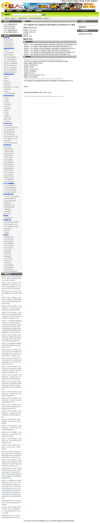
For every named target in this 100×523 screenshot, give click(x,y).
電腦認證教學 (7, 252)
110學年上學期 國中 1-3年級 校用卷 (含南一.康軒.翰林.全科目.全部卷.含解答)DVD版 (12, 440)
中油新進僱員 (7, 104)
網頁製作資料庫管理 (9, 177)
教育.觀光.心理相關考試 (10, 67)
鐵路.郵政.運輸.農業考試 (10, 72)
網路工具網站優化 (8, 175)
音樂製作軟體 (7, 203)
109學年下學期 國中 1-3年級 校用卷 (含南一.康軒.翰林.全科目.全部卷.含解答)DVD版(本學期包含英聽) (12, 377)
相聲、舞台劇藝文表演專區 (11, 226)
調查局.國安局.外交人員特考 (11, 87)
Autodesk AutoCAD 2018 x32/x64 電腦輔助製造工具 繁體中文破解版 (12, 293)
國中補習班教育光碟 (9, 132)
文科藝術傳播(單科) (9, 44)
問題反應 (81, 1)
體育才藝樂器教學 (8, 243)
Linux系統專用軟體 (9, 181)
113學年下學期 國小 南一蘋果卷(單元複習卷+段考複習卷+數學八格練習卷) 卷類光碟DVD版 (11, 406)
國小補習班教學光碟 (9, 130)
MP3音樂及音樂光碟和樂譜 (11, 222)
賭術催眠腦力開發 (8, 269)
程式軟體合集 (7, 147)
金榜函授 (64, 521)
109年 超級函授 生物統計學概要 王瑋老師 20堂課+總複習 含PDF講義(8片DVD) (50, 46)
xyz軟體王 (53, 521)
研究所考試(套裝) (8, 46)
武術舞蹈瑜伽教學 (8, 267)
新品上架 (19, 10)
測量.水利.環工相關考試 (10, 61)
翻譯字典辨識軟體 (8, 164)
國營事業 (6, 110)
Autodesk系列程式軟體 (10, 190)
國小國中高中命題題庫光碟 (11, 128)
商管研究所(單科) (8, 42)
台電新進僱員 (7, 108)
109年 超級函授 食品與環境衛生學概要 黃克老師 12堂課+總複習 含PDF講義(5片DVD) (52, 52)
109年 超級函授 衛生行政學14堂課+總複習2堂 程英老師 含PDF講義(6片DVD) (50, 54)
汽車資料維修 (7, 263)
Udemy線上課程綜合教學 (10, 143)
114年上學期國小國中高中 (10, 32)
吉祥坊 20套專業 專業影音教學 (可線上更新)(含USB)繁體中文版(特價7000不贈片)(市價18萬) (12, 278)
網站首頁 (9, 10)
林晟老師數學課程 (8, 125)
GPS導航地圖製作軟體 (10, 188)
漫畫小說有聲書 (8, 248)
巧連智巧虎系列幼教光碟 (10, 271)
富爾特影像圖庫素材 (9, 207)
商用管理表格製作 (8, 149)
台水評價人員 (7, 121)
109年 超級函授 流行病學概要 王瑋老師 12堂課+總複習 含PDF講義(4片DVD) (50, 50)
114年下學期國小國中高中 (10, 30)
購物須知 (64, 1)
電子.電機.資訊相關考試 (10, 57)
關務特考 (6, 78)
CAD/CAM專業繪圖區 (9, 185)
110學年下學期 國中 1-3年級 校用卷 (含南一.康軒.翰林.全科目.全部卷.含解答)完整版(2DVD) (12, 427)
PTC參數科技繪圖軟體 (10, 192)
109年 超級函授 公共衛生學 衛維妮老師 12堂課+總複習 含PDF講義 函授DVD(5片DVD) (52, 48)
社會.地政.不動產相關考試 (11, 63)
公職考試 (6, 76)
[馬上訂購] (27, 39)
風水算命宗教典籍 (8, 245)
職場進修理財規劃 (8, 237)
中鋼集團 (6, 115)
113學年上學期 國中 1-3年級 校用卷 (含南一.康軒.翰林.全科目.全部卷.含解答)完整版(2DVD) (12, 393)
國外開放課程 (7, 140)
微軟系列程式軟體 (8, 153)
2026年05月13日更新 (9, 28)
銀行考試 (6, 98)
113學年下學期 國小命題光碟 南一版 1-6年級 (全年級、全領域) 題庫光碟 (11, 447)
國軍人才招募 (7, 119)
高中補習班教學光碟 (9, 134)
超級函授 (59, 521)
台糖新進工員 (7, 117)
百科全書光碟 (7, 250)
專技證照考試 (7, 89)
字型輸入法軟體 (8, 158)
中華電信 (6, 113)
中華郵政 (6, 100)
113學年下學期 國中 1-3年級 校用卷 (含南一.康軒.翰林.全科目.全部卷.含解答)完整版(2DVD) (12, 400)
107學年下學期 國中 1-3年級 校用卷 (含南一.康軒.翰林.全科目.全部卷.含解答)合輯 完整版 (12, 434)
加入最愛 (87, 1)
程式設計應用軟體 (8, 173)
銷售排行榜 (7, 274)
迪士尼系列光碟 (8, 258)
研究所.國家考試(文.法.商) (10, 138)
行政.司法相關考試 (9, 52)
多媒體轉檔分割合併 (9, 205)
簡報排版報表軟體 (8, 168)
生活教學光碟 (7, 254)
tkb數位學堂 (71, 521)
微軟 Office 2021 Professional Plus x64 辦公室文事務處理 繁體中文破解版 (11, 502)
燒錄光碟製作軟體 (8, 162)
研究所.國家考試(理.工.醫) (10, 136)
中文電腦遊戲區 (8, 218)
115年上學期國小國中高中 (10, 24)
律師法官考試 (7, 82)
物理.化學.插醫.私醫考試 (35, 18)
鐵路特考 (6, 80)
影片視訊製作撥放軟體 (10, 200)
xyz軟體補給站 (42, 521)
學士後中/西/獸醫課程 (9, 93)
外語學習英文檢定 (8, 239)
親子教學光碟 (7, 260)
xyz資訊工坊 (34, 521)
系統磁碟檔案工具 (8, 155)
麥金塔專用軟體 (8, 160)
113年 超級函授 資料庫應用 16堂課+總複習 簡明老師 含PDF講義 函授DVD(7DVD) (11, 345)
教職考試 (6, 91)
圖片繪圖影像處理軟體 (10, 198)
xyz (24, 521)
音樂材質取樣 (7, 211)
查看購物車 (94, 1)
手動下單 (29, 10)
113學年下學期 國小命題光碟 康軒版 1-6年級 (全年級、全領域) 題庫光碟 (11, 421)
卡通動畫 (6, 233)
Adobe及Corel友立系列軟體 (11, 196)
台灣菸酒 (6, 102)
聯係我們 (69, 1)
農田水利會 (7, 106)
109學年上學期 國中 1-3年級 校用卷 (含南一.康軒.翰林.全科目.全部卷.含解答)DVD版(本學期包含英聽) (12, 308)
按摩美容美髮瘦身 (8, 241)
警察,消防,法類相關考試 (10, 70)
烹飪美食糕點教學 (8, 265)
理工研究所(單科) (8, 40)
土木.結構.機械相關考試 (10, 59)
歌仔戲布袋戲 (7, 228)
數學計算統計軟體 (8, 170)
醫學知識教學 (7, 256)
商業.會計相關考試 (9, 55)
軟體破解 (75, 1)
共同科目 (6, 50)
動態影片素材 (7, 213)
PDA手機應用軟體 (9, 179)
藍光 (29, 521)
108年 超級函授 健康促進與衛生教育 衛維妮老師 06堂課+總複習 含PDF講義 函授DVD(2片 (53, 44)
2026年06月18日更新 (9, 26)
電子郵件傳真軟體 (8, 166)
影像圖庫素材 (7, 209)
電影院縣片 (7, 230)
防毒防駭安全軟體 (8, 151)
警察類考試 (7, 85)
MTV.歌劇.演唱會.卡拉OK (10, 224)
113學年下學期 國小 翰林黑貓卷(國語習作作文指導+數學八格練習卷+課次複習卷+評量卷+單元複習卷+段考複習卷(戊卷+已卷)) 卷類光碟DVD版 (11, 385)
